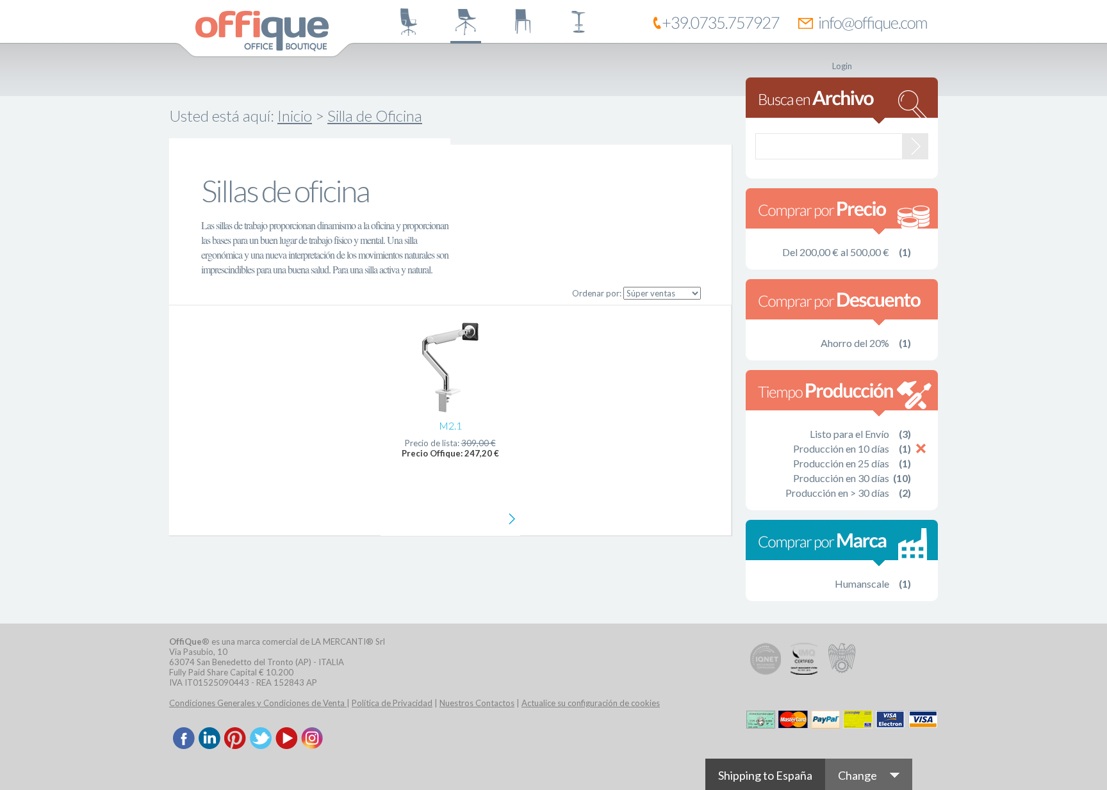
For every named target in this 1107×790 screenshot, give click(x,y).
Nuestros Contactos (476, 703)
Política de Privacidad (392, 703)
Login (842, 66)
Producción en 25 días (841, 463)
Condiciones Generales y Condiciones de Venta (258, 703)
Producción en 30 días (841, 478)
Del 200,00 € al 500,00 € (835, 252)
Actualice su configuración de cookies (590, 703)
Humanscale (862, 583)
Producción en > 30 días (837, 493)
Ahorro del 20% (855, 343)
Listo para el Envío (849, 434)
